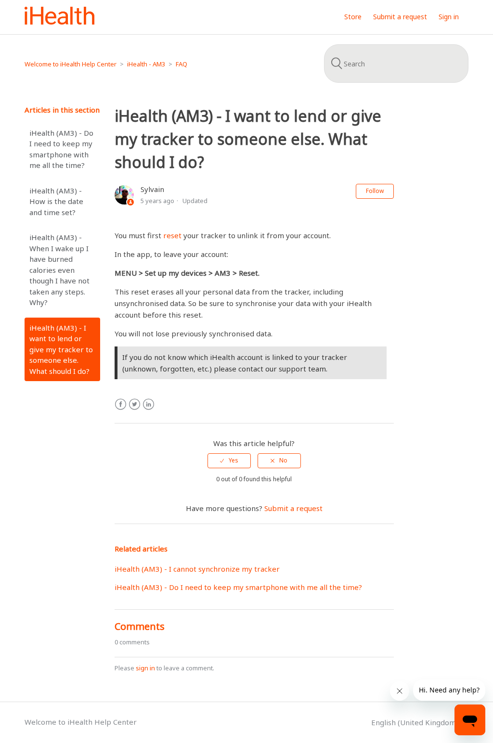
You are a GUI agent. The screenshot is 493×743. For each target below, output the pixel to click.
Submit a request (400, 16)
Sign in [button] (449, 16)
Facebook (121, 404)
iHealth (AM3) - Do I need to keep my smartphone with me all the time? (61, 149)
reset (172, 235)
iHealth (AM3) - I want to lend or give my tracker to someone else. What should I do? (61, 349)
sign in (145, 668)
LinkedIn (149, 404)
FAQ (181, 64)
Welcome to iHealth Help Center (71, 64)
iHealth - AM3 (146, 64)
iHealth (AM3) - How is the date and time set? (56, 201)
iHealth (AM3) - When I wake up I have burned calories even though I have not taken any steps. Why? (59, 269)
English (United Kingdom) (415, 722)
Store (353, 16)
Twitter (135, 404)
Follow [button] (375, 191)
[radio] (229, 460)
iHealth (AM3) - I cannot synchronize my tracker (197, 569)
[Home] (59, 21)
